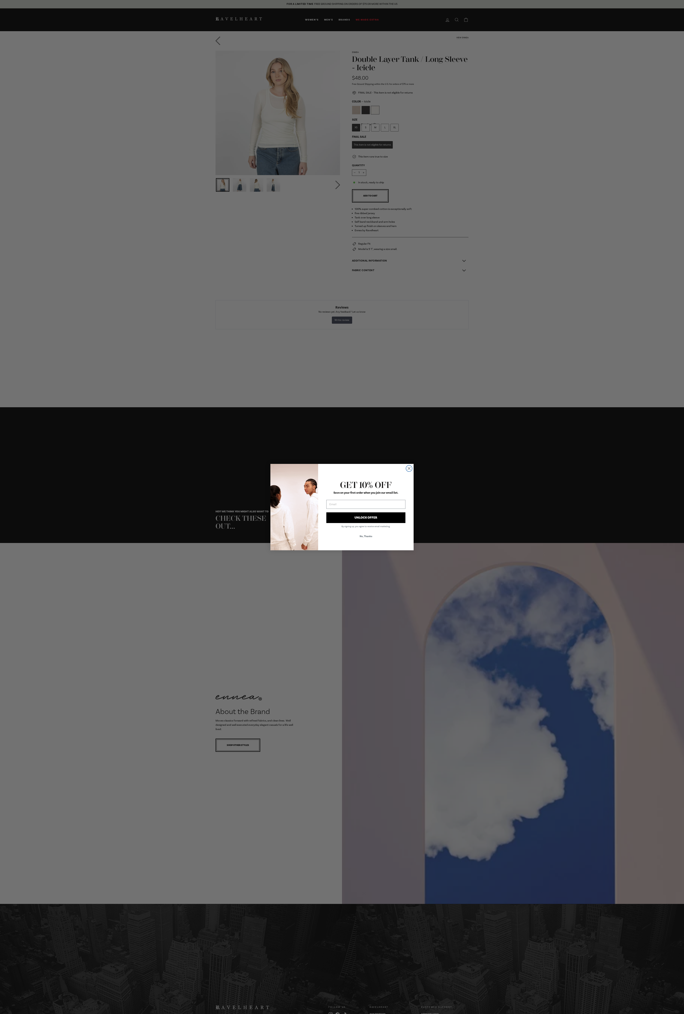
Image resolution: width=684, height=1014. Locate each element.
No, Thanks (366, 536)
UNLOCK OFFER (365, 518)
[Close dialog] (409, 468)
